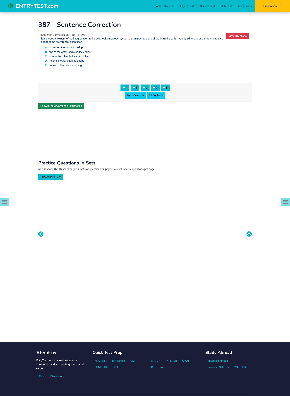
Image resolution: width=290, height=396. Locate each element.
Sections (169, 6)
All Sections (156, 95)
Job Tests (227, 6)
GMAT (185, 361)
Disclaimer (56, 376)
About (41, 376)
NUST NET (101, 361)
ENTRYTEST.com (37, 6)
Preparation (270, 6)
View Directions (238, 36)
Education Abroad (218, 361)
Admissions (245, 6)
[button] (4, 202)
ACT (163, 367)
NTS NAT (172, 361)
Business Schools (218, 367)
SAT (132, 361)
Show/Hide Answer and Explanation (61, 106)
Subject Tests (187, 6)
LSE (116, 367)
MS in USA (240, 367)
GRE (153, 367)
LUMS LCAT (102, 367)
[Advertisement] (145, 134)
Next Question (135, 95)
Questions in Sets (50, 177)
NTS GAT (156, 361)
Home (157, 6)
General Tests (208, 6)
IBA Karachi (118, 361)
